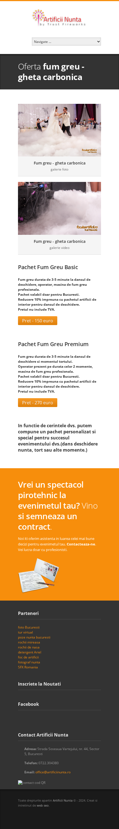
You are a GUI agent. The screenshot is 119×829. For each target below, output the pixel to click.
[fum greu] (59, 130)
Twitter (21, 815)
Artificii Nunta (63, 800)
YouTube (51, 815)
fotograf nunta (29, 662)
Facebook (31, 815)
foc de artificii (28, 657)
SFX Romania (28, 667)
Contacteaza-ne (81, 544)
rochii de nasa (29, 647)
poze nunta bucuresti (34, 637)
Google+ (41, 815)
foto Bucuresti (29, 627)
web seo (43, 805)
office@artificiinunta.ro (53, 772)
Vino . (58, 505)
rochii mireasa (29, 642)
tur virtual (25, 632)
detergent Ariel (29, 652)
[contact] (39, 576)
